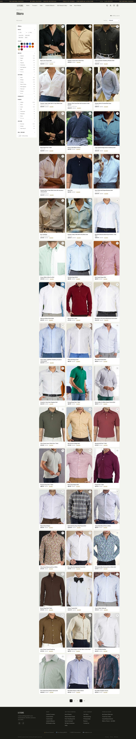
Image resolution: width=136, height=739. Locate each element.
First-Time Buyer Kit (70, 719)
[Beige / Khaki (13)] (19, 49)
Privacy (107, 736)
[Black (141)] (22, 44)
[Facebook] (23, 723)
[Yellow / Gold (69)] (30, 46)
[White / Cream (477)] (19, 44)
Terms (111, 736)
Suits (41, 5)
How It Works (77, 5)
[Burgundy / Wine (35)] (22, 49)
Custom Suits (49, 719)
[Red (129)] (22, 46)
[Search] (107, 5)
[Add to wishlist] (62, 26)
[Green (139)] (19, 46)
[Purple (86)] (27, 46)
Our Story (86, 714)
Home (17, 9)
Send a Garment (69, 721)
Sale (71, 5)
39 (84, 700)
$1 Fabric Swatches (69, 723)
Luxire (20, 5)
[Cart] (117, 5)
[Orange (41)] (33, 46)
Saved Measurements (107, 719)
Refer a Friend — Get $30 (108, 721)
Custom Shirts (49, 716)
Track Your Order (106, 716)
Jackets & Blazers (50, 5)
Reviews (86, 721)
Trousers (35, 5)
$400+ (26, 37)
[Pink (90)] (24, 46)
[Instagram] (19, 723)
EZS (62, 5)
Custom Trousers (50, 714)
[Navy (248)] (27, 44)
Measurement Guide (70, 716)
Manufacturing (87, 716)
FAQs (66, 725)
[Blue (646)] (30, 44)
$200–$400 (21, 37)
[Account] (110, 5)
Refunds (116, 736)
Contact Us (86, 723)
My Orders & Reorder (107, 714)
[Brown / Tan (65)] (33, 44)
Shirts (28, 5)
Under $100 (21, 35)
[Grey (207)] (24, 44)
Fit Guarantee (87, 719)
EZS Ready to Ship (50, 723)
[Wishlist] (114, 5)
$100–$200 (27, 35)
